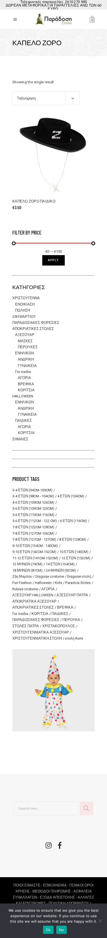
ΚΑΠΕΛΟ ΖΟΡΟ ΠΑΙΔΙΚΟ (33, 201)
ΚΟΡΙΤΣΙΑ (26, 390)
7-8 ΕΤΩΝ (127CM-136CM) (33, 533)
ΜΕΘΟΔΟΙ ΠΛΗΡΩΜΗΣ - (53, 891)
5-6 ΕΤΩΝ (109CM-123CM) (33, 508)
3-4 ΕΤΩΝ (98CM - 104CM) (33, 496)
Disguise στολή (79, 576)
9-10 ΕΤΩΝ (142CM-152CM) (34, 551)
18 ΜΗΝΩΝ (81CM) (27, 570)
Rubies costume (25, 589)
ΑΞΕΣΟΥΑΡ (24, 334)
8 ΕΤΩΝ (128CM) (72, 539)
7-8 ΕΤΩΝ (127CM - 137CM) (34, 539)
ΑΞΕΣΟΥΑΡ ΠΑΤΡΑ (72, 595)
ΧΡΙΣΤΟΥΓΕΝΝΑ (26, 298)
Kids (58, 582)
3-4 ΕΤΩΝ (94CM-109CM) (32, 490)
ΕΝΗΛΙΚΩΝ (24, 353)
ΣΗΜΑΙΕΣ (20, 439)
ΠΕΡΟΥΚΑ (71, 619)
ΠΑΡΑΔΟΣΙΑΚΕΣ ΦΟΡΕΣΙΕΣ (35, 322)
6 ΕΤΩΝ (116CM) (73, 520)
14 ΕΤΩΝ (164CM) (60, 564)
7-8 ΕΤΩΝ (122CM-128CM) (33, 527)
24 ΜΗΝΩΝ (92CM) (61, 570)
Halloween (43, 582)
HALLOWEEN (22, 396)
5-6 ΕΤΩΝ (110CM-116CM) (33, 514)
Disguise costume (49, 576)
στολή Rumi (74, 638)
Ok (48, 930)
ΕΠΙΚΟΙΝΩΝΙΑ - (56, 885)
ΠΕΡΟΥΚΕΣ (28, 347)
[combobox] (46, 98)
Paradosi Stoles (78, 582)
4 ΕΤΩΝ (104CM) (70, 496)
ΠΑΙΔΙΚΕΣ (23, 420)
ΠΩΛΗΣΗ (22, 310)
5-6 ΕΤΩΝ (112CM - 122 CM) (34, 520)
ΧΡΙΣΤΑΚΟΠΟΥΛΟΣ (58, 626)
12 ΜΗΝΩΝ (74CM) (27, 564)
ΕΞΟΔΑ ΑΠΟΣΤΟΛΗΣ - (59, 897)
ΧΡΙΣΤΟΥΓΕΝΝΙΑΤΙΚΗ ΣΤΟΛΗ (37, 638)
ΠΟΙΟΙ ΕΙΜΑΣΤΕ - (28, 885)
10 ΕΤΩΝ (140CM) (74, 551)
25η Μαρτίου (22, 576)
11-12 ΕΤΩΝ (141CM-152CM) (35, 558)
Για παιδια (23, 371)
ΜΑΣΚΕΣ (25, 341)
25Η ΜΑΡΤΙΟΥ (24, 316)
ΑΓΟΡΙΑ (24, 377)
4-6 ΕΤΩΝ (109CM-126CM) (33, 502)
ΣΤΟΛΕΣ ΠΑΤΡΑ (25, 626)
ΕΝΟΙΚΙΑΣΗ (25, 304)
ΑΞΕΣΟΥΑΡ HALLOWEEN (32, 595)
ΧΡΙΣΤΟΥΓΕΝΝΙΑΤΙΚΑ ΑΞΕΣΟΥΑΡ (40, 632)
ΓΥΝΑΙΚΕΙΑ (27, 365)
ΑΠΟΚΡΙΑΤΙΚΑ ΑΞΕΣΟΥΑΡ (34, 601)
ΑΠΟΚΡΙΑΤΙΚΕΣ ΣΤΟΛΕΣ (33, 328)
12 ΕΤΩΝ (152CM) (75, 558)
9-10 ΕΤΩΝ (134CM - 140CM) (35, 545)
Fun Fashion (22, 582)
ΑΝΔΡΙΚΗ (26, 359)
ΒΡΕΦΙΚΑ (26, 384)
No (61, 930)
